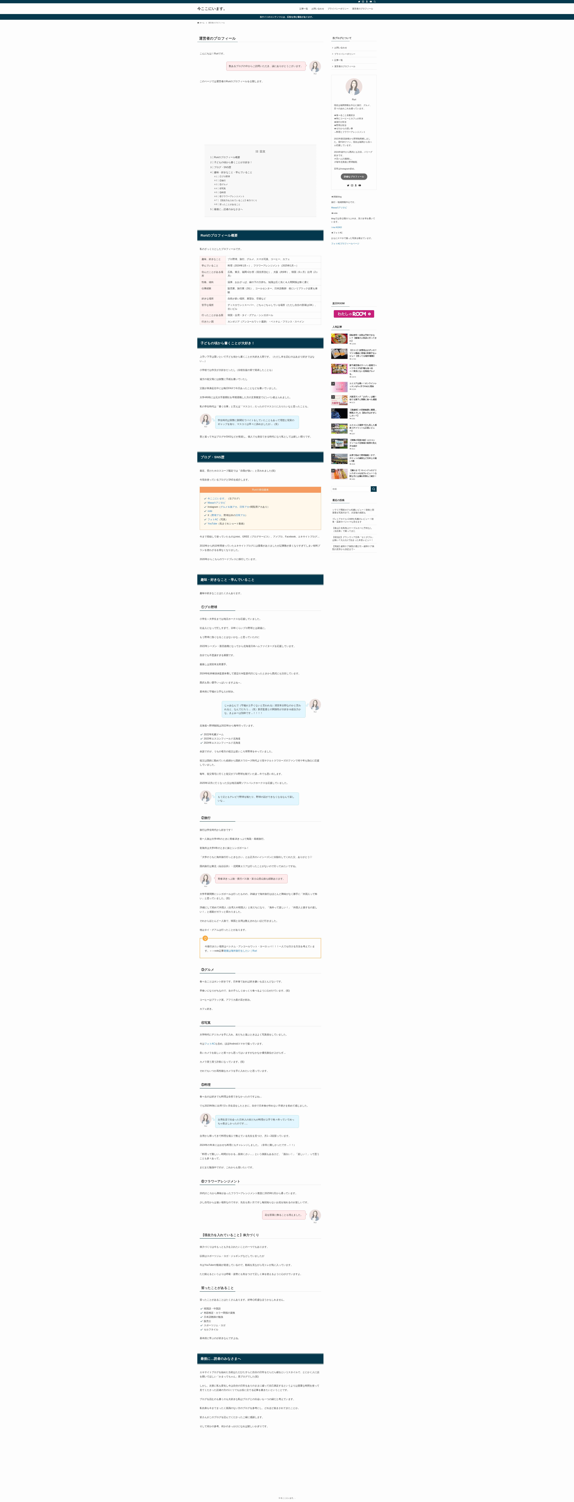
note (210, 511)
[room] (367, 1)
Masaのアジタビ (216, 502)
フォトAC (213, 519)
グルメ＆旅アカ (228, 507)
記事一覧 (338, 60)
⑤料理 (222, 192)
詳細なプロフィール (354, 176)
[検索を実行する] (374, 489)
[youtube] (371, 1)
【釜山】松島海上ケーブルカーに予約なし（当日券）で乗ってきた (352, 529)
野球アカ (216, 515)
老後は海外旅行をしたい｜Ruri (240, 950)
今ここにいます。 (212, 8)
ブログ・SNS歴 (222, 167)
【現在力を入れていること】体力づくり (238, 200)
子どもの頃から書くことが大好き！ (233, 162)
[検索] (375, 1)
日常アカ (244, 507)
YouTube (212, 523)
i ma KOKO (336, 227)
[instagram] (363, 1)
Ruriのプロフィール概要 (227, 157)
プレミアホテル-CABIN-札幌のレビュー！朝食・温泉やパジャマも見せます (353, 520)
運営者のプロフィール (344, 66)
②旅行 (222, 180)
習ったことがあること (229, 204)
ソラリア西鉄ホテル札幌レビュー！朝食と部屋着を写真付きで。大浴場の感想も (353, 511)
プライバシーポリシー (344, 54)
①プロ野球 (224, 176)
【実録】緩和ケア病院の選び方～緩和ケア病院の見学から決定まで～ (353, 547)
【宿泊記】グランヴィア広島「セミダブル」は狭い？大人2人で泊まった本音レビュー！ (353, 538)
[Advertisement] (260, 114)
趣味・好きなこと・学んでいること (233, 172)
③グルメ (223, 184)
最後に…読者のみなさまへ (228, 209)
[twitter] (359, 1)
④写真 (222, 188)
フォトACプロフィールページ (345, 243)
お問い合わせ (340, 47)
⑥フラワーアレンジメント (232, 196)
